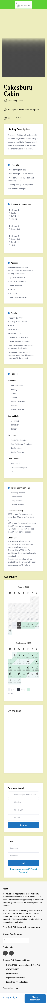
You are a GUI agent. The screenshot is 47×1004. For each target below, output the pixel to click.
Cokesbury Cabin (15, 100)
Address (14, 263)
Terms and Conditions (20, 488)
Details (14, 313)
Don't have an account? (20, 869)
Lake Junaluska (18, 277)
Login (23, 863)
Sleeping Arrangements (21, 204)
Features (14, 374)
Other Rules (12, 538)
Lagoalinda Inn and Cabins (17, 982)
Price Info (15, 165)
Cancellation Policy (15, 511)
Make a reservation (35, 998)
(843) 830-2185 (12, 969)
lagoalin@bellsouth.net (15, 978)
